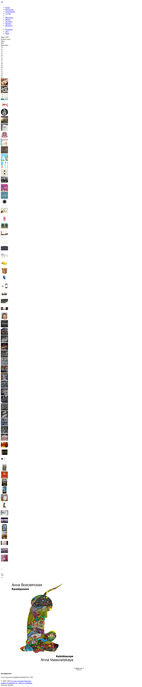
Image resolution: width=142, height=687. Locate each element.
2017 (7, 31)
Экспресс (8, 22)
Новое (7, 8)
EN (2, 2)
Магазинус (9, 18)
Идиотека (9, 29)
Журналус (9, 26)
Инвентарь (9, 10)
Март (7, 33)
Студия (8, 14)
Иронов (8, 24)
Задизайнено (10, 12)
